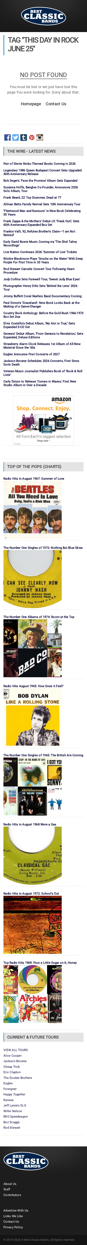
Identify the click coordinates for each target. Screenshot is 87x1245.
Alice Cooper (12, 1055)
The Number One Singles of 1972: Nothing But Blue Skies (43, 548)
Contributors (12, 1195)
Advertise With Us (15, 1210)
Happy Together (14, 1094)
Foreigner (10, 1089)
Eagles (8, 1083)
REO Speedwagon (15, 1116)
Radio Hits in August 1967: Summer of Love (33, 478)
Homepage (31, 104)
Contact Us (56, 104)
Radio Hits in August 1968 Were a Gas (29, 824)
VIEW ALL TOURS (15, 1050)
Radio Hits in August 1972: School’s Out (31, 893)
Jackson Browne (15, 1061)
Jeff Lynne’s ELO (14, 1105)
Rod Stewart (11, 1127)
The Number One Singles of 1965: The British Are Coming (43, 755)
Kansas (8, 1100)
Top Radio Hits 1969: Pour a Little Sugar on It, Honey (40, 963)
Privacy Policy (13, 1227)
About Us (9, 1184)
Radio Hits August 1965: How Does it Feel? (33, 686)
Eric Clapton (12, 1072)
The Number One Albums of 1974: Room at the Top (38, 617)
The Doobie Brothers (17, 1078)
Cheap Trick (11, 1067)
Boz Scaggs (11, 1122)
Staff (6, 1189)
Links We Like (13, 1216)
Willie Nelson (12, 1111)
